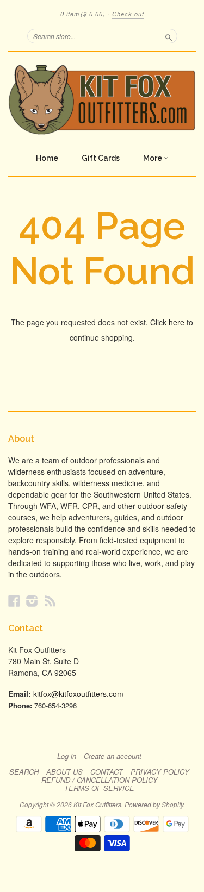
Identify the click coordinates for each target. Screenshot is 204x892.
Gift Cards (101, 158)
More (153, 158)
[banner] (102, 99)
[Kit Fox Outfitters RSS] (50, 600)
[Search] (168, 36)
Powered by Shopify (154, 804)
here (176, 322)
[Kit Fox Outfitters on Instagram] (32, 600)
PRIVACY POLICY (160, 772)
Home (47, 158)
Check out (128, 14)
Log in (66, 756)
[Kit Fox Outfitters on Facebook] (14, 600)
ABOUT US (64, 772)
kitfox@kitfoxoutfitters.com (78, 693)
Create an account (112, 756)
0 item (83, 14)
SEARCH (24, 772)
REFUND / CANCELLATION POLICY (99, 780)
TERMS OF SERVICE (99, 788)
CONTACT (106, 772)
